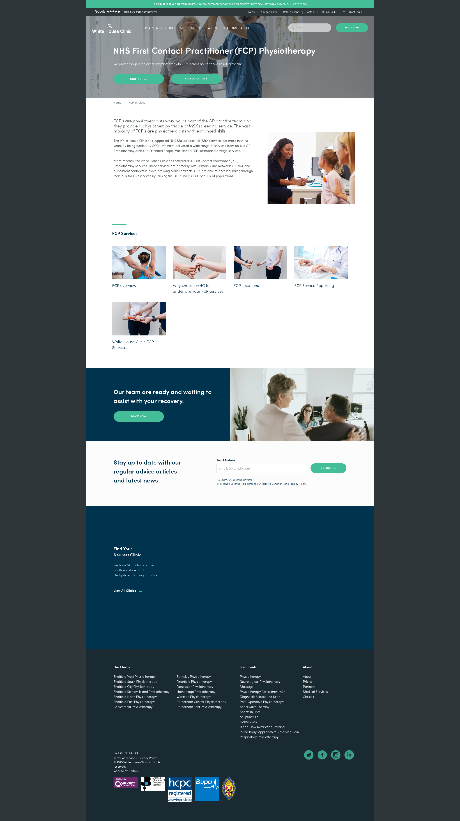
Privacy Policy (297, 483)
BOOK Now (352, 27)
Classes (210, 28)
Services (194, 28)
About (246, 28)
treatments (152, 28)
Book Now (138, 416)
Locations (228, 28)
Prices (307, 682)
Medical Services (315, 692)
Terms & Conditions (273, 483)
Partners (309, 687)
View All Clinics (125, 591)
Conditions (174, 28)
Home (117, 102)
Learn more (299, 4)
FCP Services (137, 102)
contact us (138, 79)
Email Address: (226, 460)
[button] (152, 28)
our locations (196, 78)
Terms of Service (124, 758)
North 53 (133, 771)
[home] (112, 28)
